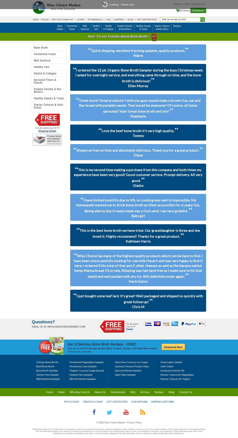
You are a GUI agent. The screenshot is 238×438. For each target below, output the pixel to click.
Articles (144, 392)
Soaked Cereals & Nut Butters (47, 90)
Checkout (198, 10)
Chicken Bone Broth (47, 362)
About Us (100, 392)
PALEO (45, 19)
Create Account (93, 401)
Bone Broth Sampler (47, 370)
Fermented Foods (45, 54)
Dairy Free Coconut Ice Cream (131, 362)
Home (49, 392)
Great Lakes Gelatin (171, 362)
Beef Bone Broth (45, 366)
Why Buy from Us (80, 392)
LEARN (80, 19)
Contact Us (185, 392)
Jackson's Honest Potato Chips (132, 366)
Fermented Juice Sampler (83, 366)
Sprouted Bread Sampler (128, 370)
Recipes (159, 392)
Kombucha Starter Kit (172, 370)
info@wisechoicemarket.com (66, 326)
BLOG (130, 19)
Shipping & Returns (162, 401)
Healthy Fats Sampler (81, 374)
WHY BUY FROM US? (62, 19)
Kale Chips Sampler (125, 374)
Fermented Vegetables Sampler (87, 362)
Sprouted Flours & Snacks (45, 81)
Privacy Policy (134, 422)
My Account (71, 401)
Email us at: (39, 326)
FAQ (108, 19)
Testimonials (117, 392)
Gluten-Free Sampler (47, 374)
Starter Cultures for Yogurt (175, 379)
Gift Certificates (117, 401)
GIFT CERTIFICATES (147, 19)
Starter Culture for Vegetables (177, 374)
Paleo (61, 392)
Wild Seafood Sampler (48, 379)
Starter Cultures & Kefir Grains (48, 106)
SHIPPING (119, 19)
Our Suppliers (139, 401)
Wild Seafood (42, 60)
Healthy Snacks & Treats (49, 98)
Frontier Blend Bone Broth (128, 36)
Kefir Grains (167, 366)
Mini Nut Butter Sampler (83, 379)
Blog (171, 392)
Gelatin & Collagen (45, 73)
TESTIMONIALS (95, 19)
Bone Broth (41, 47)
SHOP (36, 19)
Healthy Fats (41, 67)
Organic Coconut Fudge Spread (87, 370)
